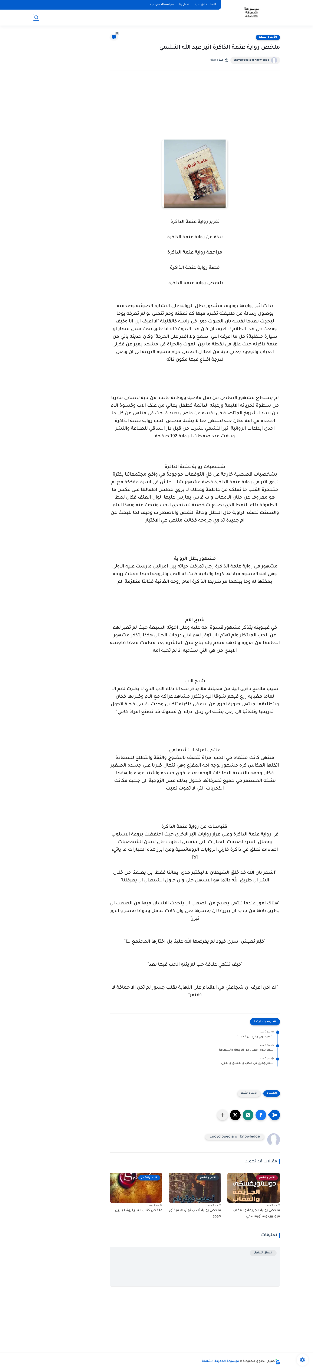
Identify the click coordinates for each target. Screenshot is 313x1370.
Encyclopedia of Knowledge (251, 60)
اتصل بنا (184, 4)
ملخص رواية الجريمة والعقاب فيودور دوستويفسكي (256, 1214)
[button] (261, 1115)
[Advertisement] (195, 111)
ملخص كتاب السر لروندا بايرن (138, 1210)
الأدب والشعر (268, 37)
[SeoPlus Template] (277, 1361)
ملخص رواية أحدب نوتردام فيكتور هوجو (195, 1214)
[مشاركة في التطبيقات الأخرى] (222, 1115)
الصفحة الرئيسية (205, 4)
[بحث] (36, 17)
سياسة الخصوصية (162, 4)
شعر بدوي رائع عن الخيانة (255, 1037)
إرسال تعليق (263, 1253)
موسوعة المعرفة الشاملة (220, 1361)
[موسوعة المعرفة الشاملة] (251, 12)
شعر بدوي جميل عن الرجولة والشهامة (246, 1050)
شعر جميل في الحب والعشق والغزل (247, 1063)
